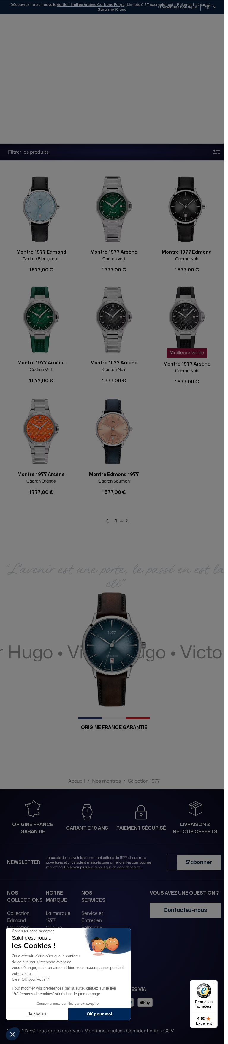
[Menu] (214, 983)
